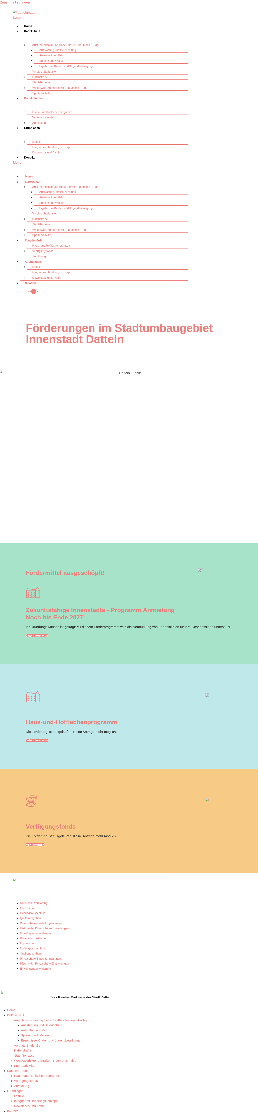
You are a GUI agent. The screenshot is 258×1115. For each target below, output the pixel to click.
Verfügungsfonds (42, 117)
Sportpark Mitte (41, 93)
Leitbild (36, 141)
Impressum (27, 908)
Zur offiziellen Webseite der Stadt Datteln (80, 997)
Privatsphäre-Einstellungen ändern (41, 923)
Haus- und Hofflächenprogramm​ (52, 112)
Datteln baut (32, 31)
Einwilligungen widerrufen (36, 933)
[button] (100, 162)
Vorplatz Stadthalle (44, 71)
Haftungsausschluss (32, 913)
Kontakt (29, 157)
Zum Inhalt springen (15, 2)
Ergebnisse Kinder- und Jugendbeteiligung (66, 66)
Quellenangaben (30, 918)
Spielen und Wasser (51, 60)
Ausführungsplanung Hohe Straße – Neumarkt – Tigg (65, 44)
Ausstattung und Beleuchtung (57, 50)
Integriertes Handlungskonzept (51, 147)
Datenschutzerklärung (33, 903)
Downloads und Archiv (46, 152)
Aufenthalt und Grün (51, 55)
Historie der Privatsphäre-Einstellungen (44, 928)
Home (28, 26)
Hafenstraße (40, 77)
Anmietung (39, 122)
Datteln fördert (33, 98)
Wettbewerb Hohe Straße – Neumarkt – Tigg (59, 87)
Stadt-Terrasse (41, 82)
